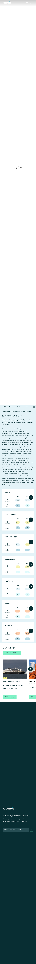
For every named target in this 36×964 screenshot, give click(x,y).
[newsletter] (31, 830)
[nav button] (33, 407)
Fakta (26, 407)
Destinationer (6, 411)
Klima (29, 411)
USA (4, 407)
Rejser (11, 407)
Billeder (19, 407)
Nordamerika (16, 411)
